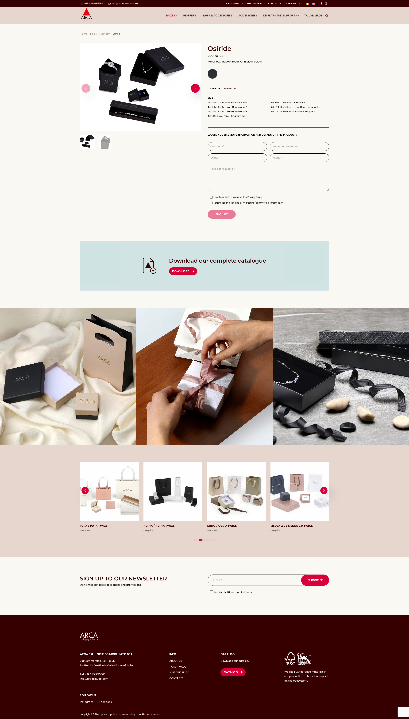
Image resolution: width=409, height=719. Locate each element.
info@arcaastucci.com (94, 679)
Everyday (105, 33)
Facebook (105, 702)
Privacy (248, 592)
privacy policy (109, 714)
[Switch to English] (313, 3)
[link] (109, 497)
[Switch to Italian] (307, 3)
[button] (195, 88)
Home (84, 33)
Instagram (86, 702)
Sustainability (256, 3)
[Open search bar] (326, 15)
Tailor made (292, 3)
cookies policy (127, 714)
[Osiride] (140, 87)
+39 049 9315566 (95, 674)
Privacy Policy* (255, 197)
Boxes (93, 33)
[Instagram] (326, 3)
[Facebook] (321, 3)
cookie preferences (149, 714)
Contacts (274, 3)
